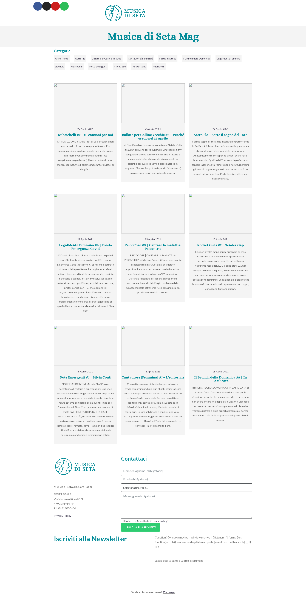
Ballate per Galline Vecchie (106, 58)
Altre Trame (61, 58)
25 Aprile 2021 (153, 128)
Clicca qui (169, 592)
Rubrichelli (158, 66)
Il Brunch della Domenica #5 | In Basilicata (220, 379)
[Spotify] (64, 6)
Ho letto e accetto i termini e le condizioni (174, 553)
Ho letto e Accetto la (145, 521)
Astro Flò (80, 58)
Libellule (59, 66)
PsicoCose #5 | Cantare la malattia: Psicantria (152, 247)
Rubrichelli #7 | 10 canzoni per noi (85, 135)
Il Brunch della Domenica (196, 58)
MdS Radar (77, 66)
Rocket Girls (139, 66)
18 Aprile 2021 (220, 371)
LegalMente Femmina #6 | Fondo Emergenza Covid (85, 247)
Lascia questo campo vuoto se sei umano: (179, 560)
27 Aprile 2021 (85, 128)
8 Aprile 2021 (85, 371)
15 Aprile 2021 (153, 239)
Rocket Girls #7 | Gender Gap (220, 245)
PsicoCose (120, 66)
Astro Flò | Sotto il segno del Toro (220, 135)
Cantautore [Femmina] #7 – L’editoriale (153, 377)
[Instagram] (46, 6)
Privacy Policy (62, 515)
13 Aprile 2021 (220, 239)
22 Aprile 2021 (220, 128)
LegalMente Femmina (228, 58)
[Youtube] (55, 6)
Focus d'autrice (167, 58)
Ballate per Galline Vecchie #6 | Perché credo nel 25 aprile (153, 136)
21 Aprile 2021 (85, 239)
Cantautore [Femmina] (140, 58)
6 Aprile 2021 (153, 371)
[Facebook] (37, 6)
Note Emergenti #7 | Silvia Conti (85, 377)
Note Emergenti (98, 66)
